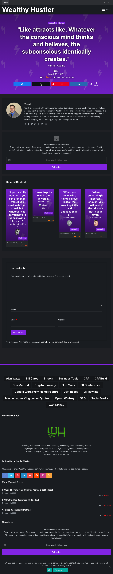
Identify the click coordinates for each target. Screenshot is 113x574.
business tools (68, 378)
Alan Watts (13, 378)
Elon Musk (68, 385)
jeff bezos (71, 391)
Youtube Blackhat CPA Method (16, 510)
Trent (55, 71)
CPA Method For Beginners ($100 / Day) (20, 500)
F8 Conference (90, 385)
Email (14, 320)
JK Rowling (91, 391)
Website (61, 320)
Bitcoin (48, 378)
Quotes (61, 23)
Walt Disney (56, 405)
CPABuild (101, 378)
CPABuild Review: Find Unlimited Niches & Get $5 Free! (27, 490)
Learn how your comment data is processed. (60, 342)
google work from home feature (36, 391)
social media (99, 398)
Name (14, 309)
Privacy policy (60, 570)
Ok (49, 570)
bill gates (32, 378)
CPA (86, 378)
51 (102, 515)
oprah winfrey (65, 398)
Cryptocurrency (45, 385)
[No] (109, 566)
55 (102, 505)
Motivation (53, 23)
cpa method (21, 385)
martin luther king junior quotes (27, 398)
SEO (83, 398)
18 (102, 495)
